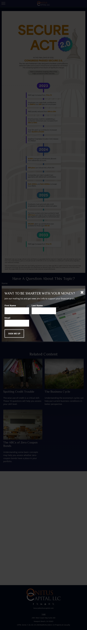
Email (7, 317)
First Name (10, 305)
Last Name (37, 305)
